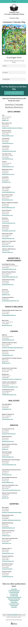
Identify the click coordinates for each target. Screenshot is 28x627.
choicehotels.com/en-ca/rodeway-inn (11, 379)
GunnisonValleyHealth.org (9, 315)
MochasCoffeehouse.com (8, 207)
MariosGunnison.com (7, 200)
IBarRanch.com (6, 294)
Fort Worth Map (14, 595)
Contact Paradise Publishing (14, 93)
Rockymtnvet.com (7, 474)
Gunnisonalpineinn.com (8, 340)
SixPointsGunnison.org (8, 561)
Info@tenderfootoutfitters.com (10, 300)
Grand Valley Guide (14, 604)
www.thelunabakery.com (8, 192)
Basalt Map (14, 589)
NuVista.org (5, 449)
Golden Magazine (14, 600)
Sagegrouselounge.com (8, 238)
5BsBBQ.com (5, 120)
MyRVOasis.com (6, 363)
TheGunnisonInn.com (7, 355)
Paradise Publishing (13, 614)
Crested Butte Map (14, 592)
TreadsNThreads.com (7, 576)
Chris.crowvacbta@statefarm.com (11, 490)
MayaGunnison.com (7, 325)
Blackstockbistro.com (7, 135)
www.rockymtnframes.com (9, 464)
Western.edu (5, 498)
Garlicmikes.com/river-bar (9, 230)
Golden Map (14, 602)
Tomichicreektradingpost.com (10, 387)
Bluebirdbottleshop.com (8, 528)
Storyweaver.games (7, 569)
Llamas (6, 72)
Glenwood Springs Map (14, 599)
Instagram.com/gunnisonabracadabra (12, 512)
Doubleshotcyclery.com (8, 174)
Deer (5, 66)
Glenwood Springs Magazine (14, 597)
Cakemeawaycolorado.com (9, 151)
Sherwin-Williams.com (8, 482)
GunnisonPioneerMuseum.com (10, 277)
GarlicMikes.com (6, 182)
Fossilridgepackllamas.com (9, 269)
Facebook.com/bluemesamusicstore (11, 520)
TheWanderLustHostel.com (9, 394)
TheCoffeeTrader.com (7, 159)
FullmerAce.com (6, 535)
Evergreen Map (14, 594)
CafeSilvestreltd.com (7, 143)
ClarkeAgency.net (6, 409)
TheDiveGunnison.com (8, 166)
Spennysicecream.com (8, 246)
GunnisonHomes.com (7, 419)
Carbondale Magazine (14, 590)
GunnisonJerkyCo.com (8, 553)
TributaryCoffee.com (7, 252)
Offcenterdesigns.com (8, 457)
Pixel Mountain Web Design (16, 619)
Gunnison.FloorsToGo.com (8, 433)
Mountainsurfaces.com (8, 441)
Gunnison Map (14, 605)
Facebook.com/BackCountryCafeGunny (12, 128)
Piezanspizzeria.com (7, 215)
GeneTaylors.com (6, 543)
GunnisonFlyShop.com (7, 284)
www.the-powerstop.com (8, 223)
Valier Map (14, 607)
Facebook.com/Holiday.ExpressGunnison (12, 347)
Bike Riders (7, 79)
